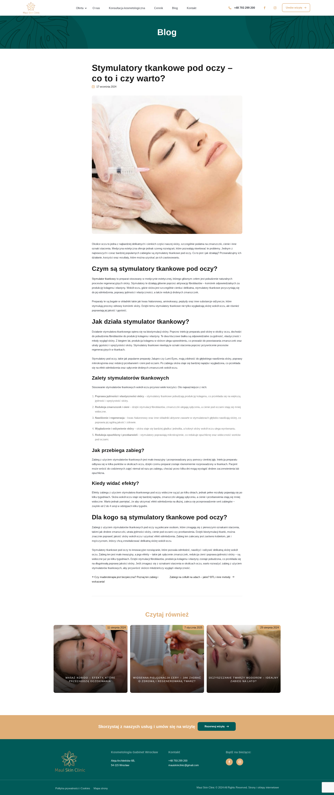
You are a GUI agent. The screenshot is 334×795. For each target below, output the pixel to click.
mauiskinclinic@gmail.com (183, 765)
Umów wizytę (294, 7)
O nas (96, 8)
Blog (175, 8)
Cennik (158, 8)
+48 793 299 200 (244, 7)
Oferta (80, 8)
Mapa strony (101, 788)
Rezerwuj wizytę (215, 726)
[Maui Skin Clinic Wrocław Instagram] (275, 7)
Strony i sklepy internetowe (263, 787)
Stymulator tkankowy (104, 278)
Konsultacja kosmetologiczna (127, 8)
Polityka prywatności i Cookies (72, 788)
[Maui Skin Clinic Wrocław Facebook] (264, 7)
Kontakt (191, 8)
